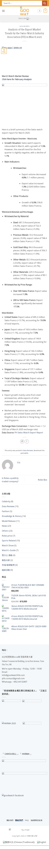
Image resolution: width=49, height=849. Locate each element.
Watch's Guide (9, 550)
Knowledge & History (12, 516)
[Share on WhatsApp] (22, 441)
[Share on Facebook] (27, 441)
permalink (24, 453)
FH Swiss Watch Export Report (29, 432)
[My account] (40, 11)
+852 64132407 (20, 681)
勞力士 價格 (7, 555)
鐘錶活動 (6, 570)
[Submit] (44, 3)
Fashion (5, 511)
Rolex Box (42, 479)
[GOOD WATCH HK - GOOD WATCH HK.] (24, 10)
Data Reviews (25, 26)
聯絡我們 (19, 820)
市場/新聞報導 (8, 565)
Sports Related (9, 540)
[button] (3, 11)
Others (5, 530)
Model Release (9, 521)
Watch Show (8, 545)
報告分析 (6, 560)
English (23, 18)
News (4, 525)
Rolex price (7, 535)
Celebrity (6, 501)
